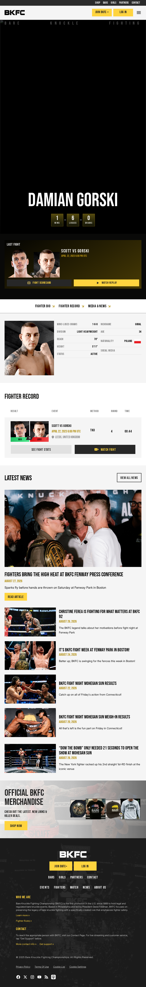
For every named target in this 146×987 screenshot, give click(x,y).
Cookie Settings (77, 966)
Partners (76, 877)
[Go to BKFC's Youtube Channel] (39, 977)
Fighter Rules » (24, 920)
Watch (74, 887)
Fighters (60, 887)
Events (45, 887)
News (86, 887)
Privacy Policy (23, 966)
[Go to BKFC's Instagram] (32, 977)
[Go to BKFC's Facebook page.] (18, 977)
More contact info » (26, 944)
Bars (51, 877)
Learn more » (23, 915)
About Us (100, 887)
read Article (16, 597)
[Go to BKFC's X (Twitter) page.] (25, 977)
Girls (62, 877)
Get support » (47, 944)
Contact (92, 877)
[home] (15, 12)
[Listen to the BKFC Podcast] (53, 977)
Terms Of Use (42, 966)
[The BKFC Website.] (73, 854)
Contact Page (78, 935)
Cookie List (59, 966)
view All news (129, 478)
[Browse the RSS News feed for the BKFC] (46, 977)
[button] (139, 12)
